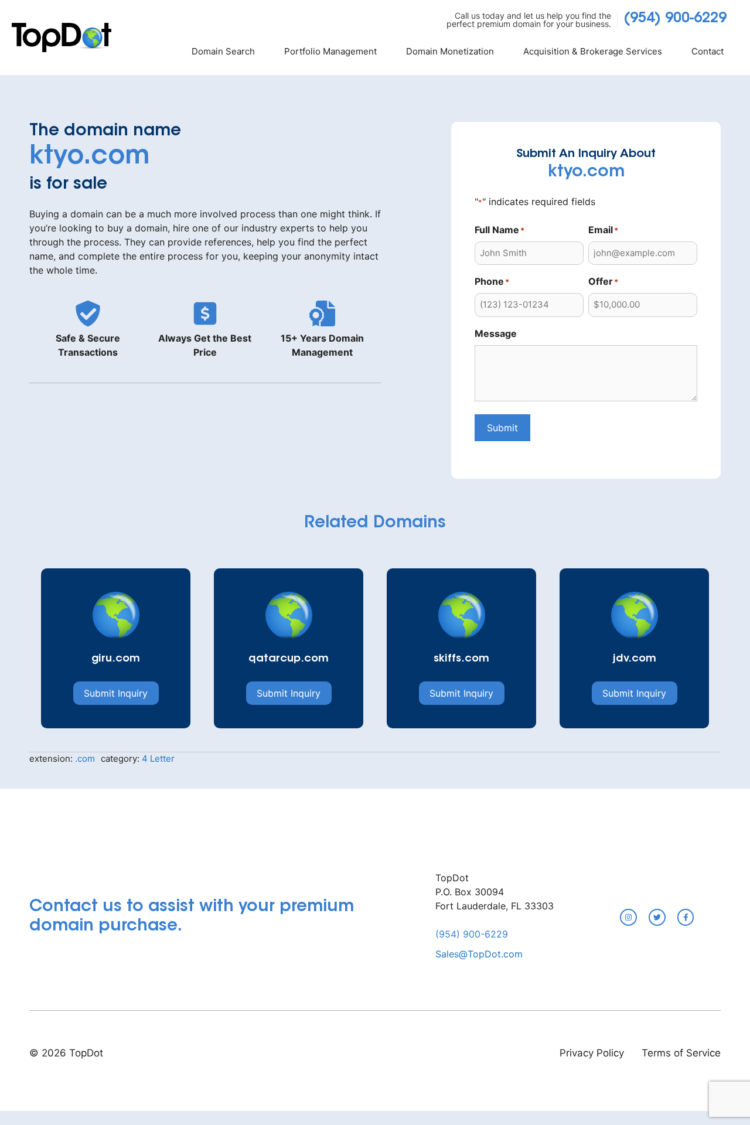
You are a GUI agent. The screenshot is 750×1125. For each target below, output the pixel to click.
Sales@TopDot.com (479, 954)
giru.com (115, 659)
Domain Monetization (450, 51)
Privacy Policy (592, 1053)
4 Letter (158, 758)
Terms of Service (681, 1053)
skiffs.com (461, 659)
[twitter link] (657, 917)
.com (85, 758)
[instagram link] (628, 917)
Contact (707, 51)
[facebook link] (685, 917)
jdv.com (634, 659)
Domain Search (223, 51)
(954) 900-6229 (675, 19)
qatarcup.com (288, 659)
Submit (502, 428)
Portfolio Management (330, 51)
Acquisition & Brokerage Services (592, 51)
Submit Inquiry (116, 693)
